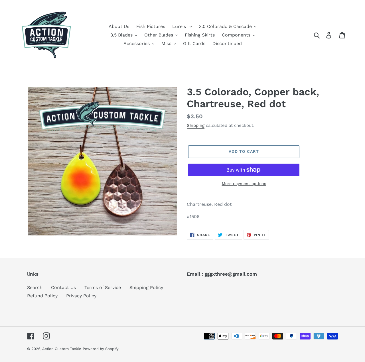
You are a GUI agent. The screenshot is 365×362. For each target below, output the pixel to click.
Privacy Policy (81, 295)
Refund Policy (42, 295)
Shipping (195, 125)
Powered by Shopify (101, 349)
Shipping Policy (146, 287)
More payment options (244, 183)
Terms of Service (102, 287)
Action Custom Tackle (61, 349)
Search (34, 287)
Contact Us (63, 287)
